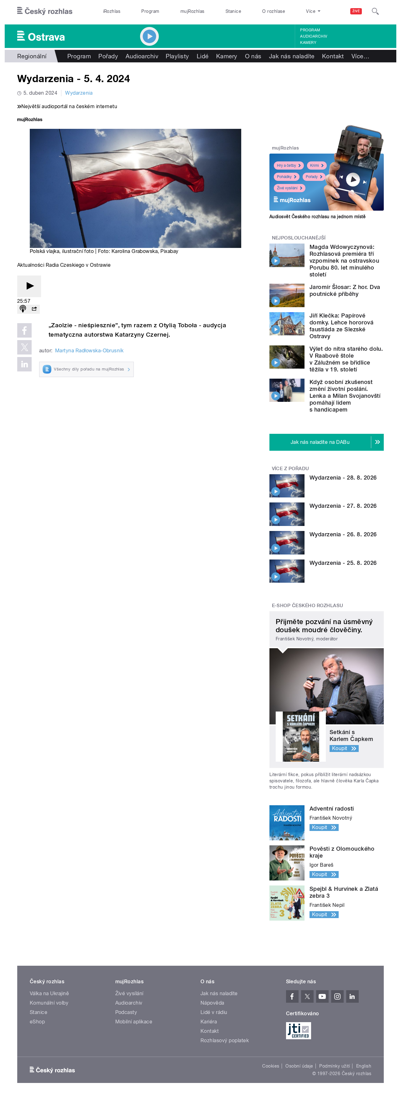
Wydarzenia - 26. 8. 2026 (343, 534)
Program (150, 11)
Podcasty (126, 1012)
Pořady (108, 56)
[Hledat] (375, 11)
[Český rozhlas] (44, 11)
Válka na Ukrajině (49, 993)
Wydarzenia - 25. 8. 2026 (343, 563)
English (363, 1066)
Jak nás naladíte (292, 56)
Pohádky (284, 177)
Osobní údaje (299, 1066)
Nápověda (212, 1003)
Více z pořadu (290, 468)
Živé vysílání (287, 188)
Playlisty (177, 56)
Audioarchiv (313, 36)
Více (360, 56)
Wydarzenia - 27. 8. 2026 (343, 505)
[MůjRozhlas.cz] (29, 120)
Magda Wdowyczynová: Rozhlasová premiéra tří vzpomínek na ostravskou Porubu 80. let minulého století (344, 261)
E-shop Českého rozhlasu (307, 605)
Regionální (32, 56)
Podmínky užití (334, 1066)
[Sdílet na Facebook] (24, 330)
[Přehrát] (29, 286)
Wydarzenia (78, 93)
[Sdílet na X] (24, 347)
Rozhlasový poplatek (224, 1040)
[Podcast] (23, 309)
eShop (37, 1022)
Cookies (270, 1066)
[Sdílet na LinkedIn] (24, 364)
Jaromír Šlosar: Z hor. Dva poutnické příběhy (345, 290)
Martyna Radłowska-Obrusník (89, 351)
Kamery (308, 42)
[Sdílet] (34, 309)
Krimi (314, 165)
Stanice (233, 11)
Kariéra (208, 1022)
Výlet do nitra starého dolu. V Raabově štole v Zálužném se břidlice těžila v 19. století (346, 359)
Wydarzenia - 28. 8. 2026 (343, 477)
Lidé (203, 56)
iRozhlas (112, 11)
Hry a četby (286, 165)
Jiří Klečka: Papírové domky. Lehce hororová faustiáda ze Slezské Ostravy (341, 325)
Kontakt (333, 56)
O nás (253, 56)
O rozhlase (273, 11)
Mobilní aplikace (134, 1022)
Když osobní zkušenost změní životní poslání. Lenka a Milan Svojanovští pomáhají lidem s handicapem (345, 396)
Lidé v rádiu (213, 1012)
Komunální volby (49, 1003)
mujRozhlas (192, 11)
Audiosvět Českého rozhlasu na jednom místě (317, 216)
